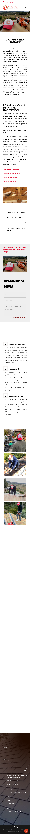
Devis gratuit (19, 206)
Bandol (15, 592)
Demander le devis (18, 317)
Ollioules (15, 596)
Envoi (24, 770)
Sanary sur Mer (15, 585)
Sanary (15, 612)
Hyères (15, 663)
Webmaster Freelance (15, 832)
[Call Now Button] (26, 831)
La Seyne (15, 690)
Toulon (15, 602)
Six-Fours (15, 589)
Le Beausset (15, 599)
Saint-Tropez (15, 606)
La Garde (15, 680)
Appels (9, 800)
